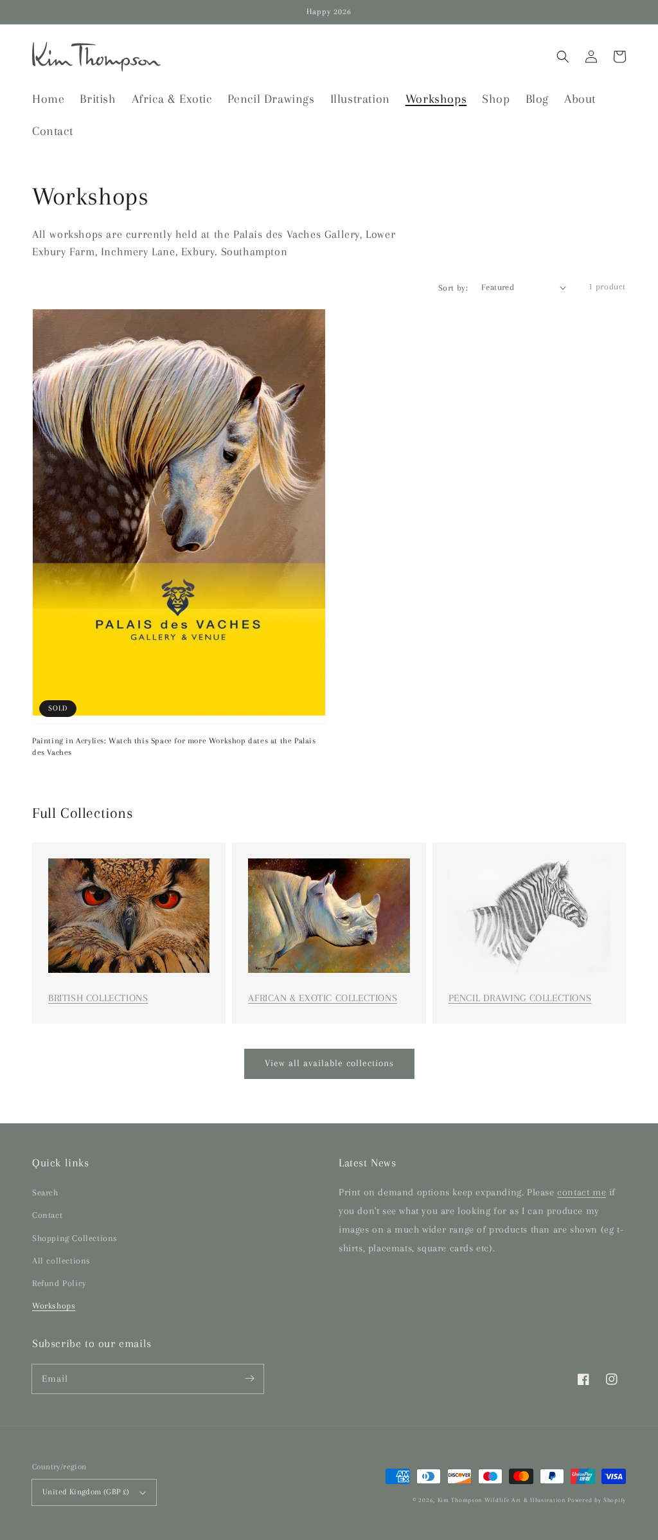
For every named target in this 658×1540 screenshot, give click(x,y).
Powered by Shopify (596, 1499)
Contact (47, 1215)
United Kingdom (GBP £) (86, 1491)
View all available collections (329, 1063)
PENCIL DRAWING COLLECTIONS (520, 998)
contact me (581, 1192)
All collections (61, 1260)
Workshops (53, 1305)
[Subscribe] (249, 1378)
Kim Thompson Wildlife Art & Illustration (501, 1499)
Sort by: (453, 288)
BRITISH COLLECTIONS (98, 998)
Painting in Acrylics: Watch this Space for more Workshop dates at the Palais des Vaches (174, 746)
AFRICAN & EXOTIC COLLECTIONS (322, 998)
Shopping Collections (75, 1238)
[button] (563, 56)
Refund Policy (59, 1283)
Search (45, 1192)
